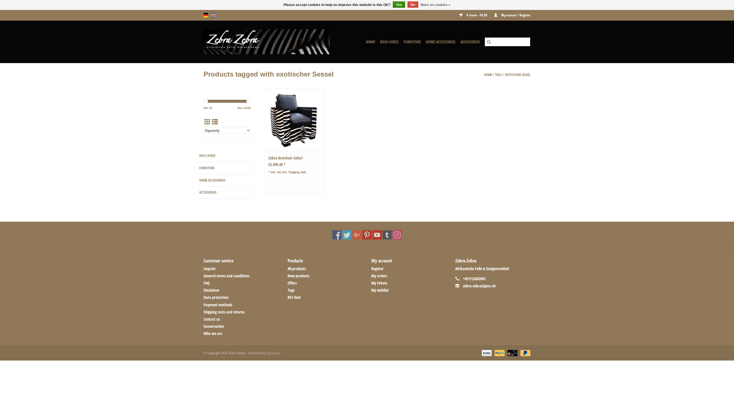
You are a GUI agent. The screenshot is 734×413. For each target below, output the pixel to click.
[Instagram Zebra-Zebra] (397, 234)
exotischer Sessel (517, 74)
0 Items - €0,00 (477, 15)
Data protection (216, 297)
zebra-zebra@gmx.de (479, 286)
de (206, 15)
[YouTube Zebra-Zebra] (377, 234)
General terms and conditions (226, 275)
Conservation (214, 326)
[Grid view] (207, 122)
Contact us (212, 319)
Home (370, 41)
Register (377, 268)
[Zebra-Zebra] (274, 41)
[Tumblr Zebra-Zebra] (387, 234)
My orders (379, 275)
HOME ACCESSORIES (441, 41)
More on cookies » (435, 5)
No (413, 5)
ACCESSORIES (470, 41)
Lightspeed (273, 352)
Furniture (412, 41)
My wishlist (380, 290)
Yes (399, 5)
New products (298, 275)
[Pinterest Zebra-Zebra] (367, 234)
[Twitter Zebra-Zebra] (347, 234)
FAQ (207, 283)
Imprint (210, 268)
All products (297, 268)
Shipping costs (297, 172)
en (213, 15)
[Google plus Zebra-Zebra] (357, 234)
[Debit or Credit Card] (511, 352)
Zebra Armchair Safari (285, 158)
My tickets (379, 283)
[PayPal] (499, 352)
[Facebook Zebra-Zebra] (336, 234)
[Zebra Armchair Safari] (294, 120)
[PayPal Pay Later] (524, 352)
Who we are (213, 333)
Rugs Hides (389, 41)
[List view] (215, 122)
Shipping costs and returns (224, 312)
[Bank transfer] (486, 352)
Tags (498, 74)
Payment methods (218, 304)
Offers (292, 283)
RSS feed (294, 297)
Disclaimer (212, 290)
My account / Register (515, 15)
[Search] (489, 41)
